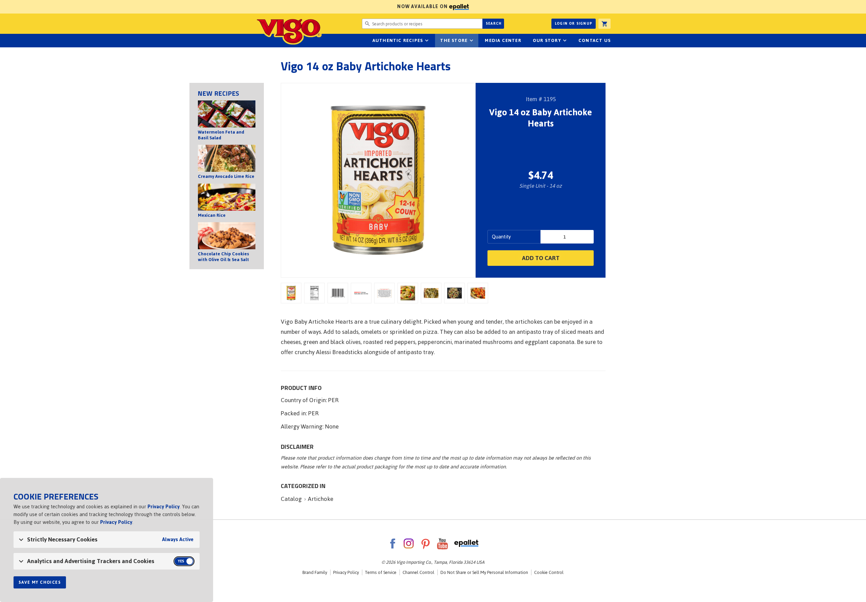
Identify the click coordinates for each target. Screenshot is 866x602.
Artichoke (320, 499)
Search (494, 23)
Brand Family (314, 572)
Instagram (408, 543)
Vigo (288, 31)
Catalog (291, 499)
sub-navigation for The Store (471, 40)
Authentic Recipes (397, 40)
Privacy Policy (346, 572)
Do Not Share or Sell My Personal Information (484, 572)
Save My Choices (40, 582)
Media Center (503, 40)
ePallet (466, 543)
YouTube (442, 543)
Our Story (547, 40)
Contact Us (594, 40)
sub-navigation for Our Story (565, 40)
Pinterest (425, 543)
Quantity (501, 236)
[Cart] (604, 24)
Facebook (392, 543)
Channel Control (418, 572)
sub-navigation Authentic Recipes (426, 40)
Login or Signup (573, 23)
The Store (454, 40)
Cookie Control (549, 572)
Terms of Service (380, 572)
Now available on (224, 6)
